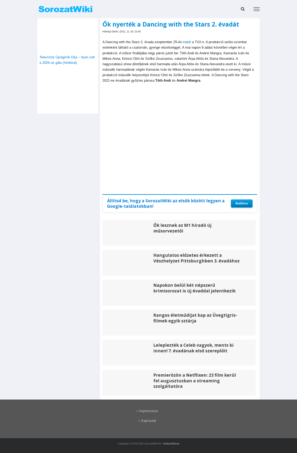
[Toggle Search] (243, 9)
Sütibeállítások (171, 443)
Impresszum (148, 411)
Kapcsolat (148, 421)
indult (187, 42)
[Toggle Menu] (256, 9)
